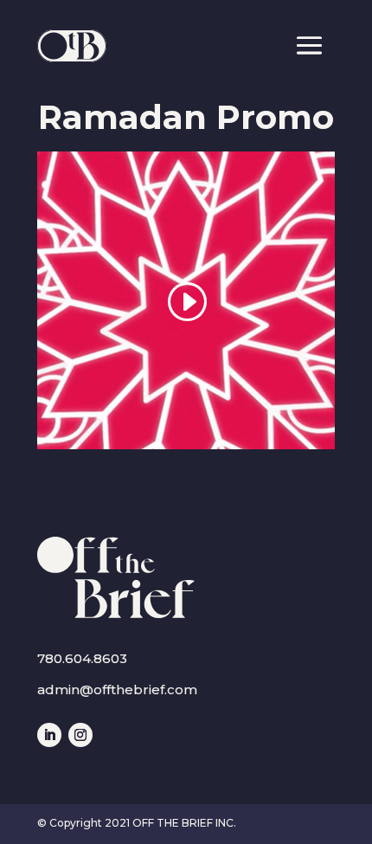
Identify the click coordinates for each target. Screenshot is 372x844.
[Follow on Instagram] (80, 735)
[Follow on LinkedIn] (49, 735)
